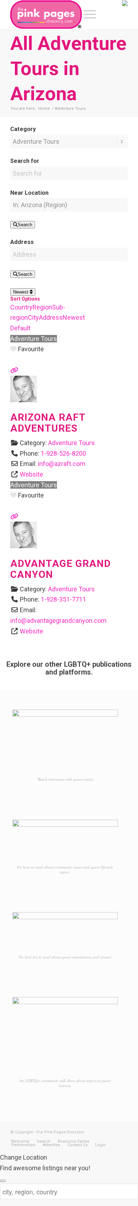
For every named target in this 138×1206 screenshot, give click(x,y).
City (33, 317)
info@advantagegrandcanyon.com (58, 620)
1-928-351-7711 (63, 599)
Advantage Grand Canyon (60, 569)
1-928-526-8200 (63, 453)
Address (22, 242)
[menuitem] (86, 14)
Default (20, 328)
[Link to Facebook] (101, 1130)
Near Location (29, 192)
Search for (24, 161)
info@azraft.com (61, 463)
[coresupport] (23, 400)
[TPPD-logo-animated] (57, 14)
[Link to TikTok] (122, 1130)
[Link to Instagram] (112, 1130)
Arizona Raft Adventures (47, 422)
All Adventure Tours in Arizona (68, 68)
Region (42, 307)
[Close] (3, 1181)
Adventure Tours (33, 338)
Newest (21, 292)
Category (23, 129)
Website (31, 474)
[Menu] (86, 14)
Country (21, 307)
